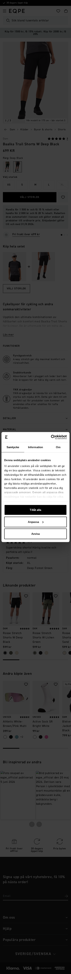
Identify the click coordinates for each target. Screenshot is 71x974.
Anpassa (33, 521)
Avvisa (35, 533)
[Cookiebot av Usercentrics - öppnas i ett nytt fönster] (51, 437)
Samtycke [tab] (13, 447)
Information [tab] (35, 447)
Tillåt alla (35, 509)
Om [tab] (58, 447)
